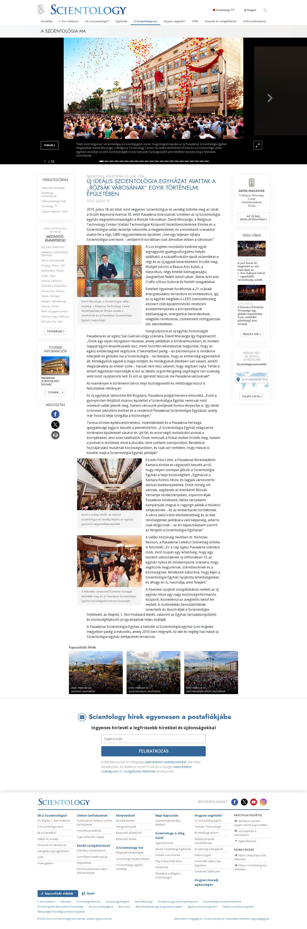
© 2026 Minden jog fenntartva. (75, 918)
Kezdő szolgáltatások (93, 845)
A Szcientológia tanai (50, 826)
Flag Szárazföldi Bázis (168, 861)
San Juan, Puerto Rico (53, 247)
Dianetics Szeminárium (91, 850)
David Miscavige (144, 901)
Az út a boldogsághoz (208, 820)
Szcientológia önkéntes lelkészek (222, 901)
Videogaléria (45, 863)
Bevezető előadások (129, 833)
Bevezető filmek (126, 839)
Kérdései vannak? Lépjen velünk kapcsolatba (250, 823)
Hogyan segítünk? (174, 21)
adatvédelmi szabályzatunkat (165, 762)
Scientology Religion (117, 901)
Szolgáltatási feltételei (140, 771)
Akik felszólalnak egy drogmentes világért (159, 906)
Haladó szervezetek (167, 855)
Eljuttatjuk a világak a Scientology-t (168, 875)
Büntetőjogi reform (206, 833)
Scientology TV (225, 10)
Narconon (124, 906)
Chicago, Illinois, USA (53, 266)
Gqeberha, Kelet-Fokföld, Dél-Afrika (55, 253)
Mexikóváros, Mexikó (52, 271)
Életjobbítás (84, 863)
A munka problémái (89, 830)
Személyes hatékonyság (92, 857)
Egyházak (121, 21)
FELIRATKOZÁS (154, 751)
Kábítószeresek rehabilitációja (204, 841)
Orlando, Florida (50, 306)
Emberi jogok (203, 855)
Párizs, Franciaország (52, 260)
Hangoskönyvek (126, 826)
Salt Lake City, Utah (52, 322)
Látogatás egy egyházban (53, 851)
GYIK (195, 21)
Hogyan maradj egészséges (206, 882)
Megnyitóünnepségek (53, 188)
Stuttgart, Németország (53, 301)
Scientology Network (88, 901)
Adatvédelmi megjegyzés (188, 918)
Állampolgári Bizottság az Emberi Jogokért (61, 911)
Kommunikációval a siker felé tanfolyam (92, 871)
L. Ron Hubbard (68, 21)
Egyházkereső (164, 843)
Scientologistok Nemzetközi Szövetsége (61, 906)
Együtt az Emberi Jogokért (202, 906)
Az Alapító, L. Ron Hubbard (54, 820)
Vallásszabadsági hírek (53, 201)
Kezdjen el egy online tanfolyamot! (178, 901)
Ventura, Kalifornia (51, 281)
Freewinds (162, 867)
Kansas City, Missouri (53, 291)
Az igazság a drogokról (209, 849)
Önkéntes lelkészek (207, 871)
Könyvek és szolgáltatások (220, 21)
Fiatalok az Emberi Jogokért (238, 906)
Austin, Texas (48, 276)
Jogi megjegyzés (260, 918)
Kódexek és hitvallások (52, 845)
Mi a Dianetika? (47, 833)
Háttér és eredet (48, 839)
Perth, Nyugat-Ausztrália (54, 311)
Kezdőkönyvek (125, 820)
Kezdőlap (46, 21)
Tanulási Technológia (208, 826)
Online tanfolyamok (254, 21)
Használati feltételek (238, 918)
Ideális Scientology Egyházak (173, 849)
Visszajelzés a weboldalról (245, 833)
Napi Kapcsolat (166, 815)
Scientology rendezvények (49, 194)
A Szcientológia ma (145, 21)
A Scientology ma (129, 848)
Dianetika (66, 901)
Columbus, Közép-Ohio (54, 286)
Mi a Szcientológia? (97, 21)
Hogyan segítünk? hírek (54, 211)
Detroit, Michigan (50, 296)
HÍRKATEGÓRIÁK (55, 179)
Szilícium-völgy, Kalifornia (55, 317)
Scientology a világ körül (170, 835)
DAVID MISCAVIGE (252, 191)
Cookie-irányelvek (214, 918)
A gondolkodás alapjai (90, 837)
